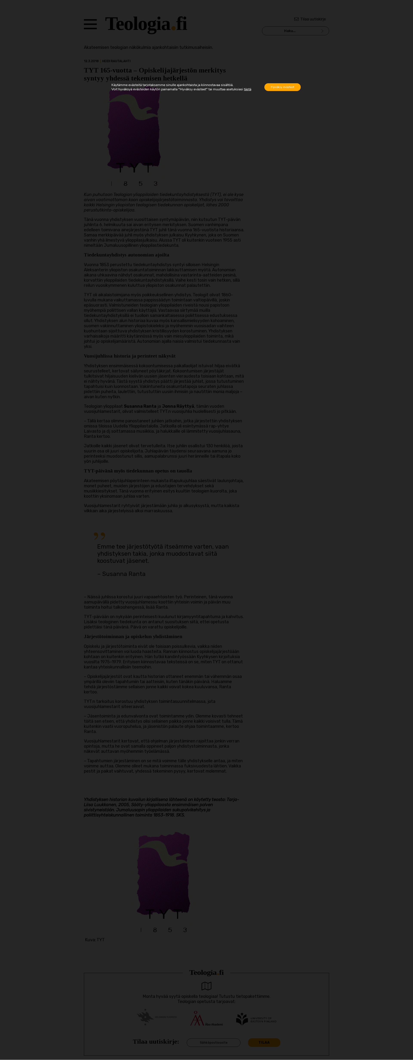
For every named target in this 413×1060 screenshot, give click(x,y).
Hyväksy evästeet (282, 87)
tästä (247, 89)
